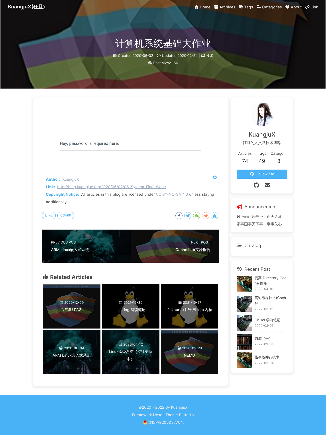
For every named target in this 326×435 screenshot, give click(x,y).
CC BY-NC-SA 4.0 (172, 194)
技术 (209, 55)
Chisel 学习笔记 (267, 320)
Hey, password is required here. (89, 143)
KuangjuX (70, 179)
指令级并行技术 (267, 357)
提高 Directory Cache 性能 (270, 280)
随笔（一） (263, 338)
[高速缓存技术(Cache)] (244, 303)
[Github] (256, 185)
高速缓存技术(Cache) (270, 300)
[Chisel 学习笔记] (244, 323)
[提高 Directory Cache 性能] (244, 284)
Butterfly (186, 415)
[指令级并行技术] (244, 360)
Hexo (157, 415)
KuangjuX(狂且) (26, 7)
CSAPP (65, 215)
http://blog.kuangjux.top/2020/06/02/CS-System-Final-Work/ (111, 187)
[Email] (267, 185)
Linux (49, 215)
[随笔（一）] (244, 342)
